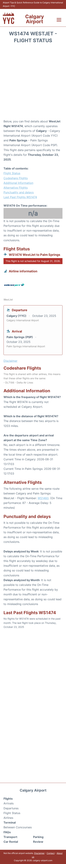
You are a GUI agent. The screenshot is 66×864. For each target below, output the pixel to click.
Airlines (8, 818)
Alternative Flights (16, 187)
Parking (38, 837)
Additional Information (18, 183)
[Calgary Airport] (8, 18)
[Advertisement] (33, 83)
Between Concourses (18, 827)
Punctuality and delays (19, 192)
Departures (11, 808)
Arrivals (9, 803)
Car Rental (11, 841)
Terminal (10, 822)
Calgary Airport (34, 19)
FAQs (7, 832)
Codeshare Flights (16, 178)
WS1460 (43, 498)
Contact (51, 853)
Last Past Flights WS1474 (20, 197)
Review (38, 841)
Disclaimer (39, 853)
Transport (10, 837)
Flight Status (12, 173)
